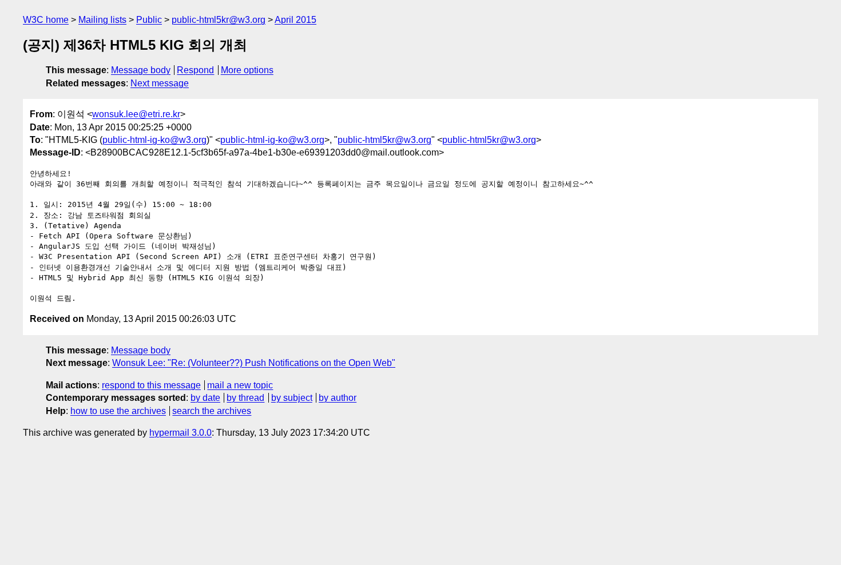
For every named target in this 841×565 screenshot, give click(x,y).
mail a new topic (240, 385)
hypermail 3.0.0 (180, 432)
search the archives (211, 411)
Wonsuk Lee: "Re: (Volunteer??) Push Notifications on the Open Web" (253, 363)
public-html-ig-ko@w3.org (154, 140)
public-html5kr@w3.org (218, 20)
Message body (140, 70)
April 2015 (295, 20)
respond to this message (151, 385)
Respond (195, 70)
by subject (291, 398)
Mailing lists (102, 20)
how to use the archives (118, 411)
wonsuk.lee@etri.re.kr (136, 114)
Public (149, 20)
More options (247, 70)
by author (337, 398)
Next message (159, 83)
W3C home (46, 20)
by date (205, 398)
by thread (245, 398)
